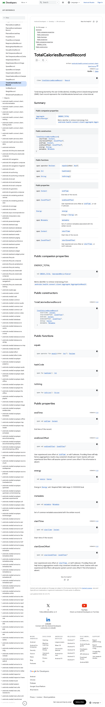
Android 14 (71, 650)
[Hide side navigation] (25, 703)
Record (67, 80)
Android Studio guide (85, 645)
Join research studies (96, 657)
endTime (65, 191)
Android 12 (71, 656)
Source (32, 653)
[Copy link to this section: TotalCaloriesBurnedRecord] (63, 302)
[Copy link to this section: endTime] (45, 413)
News (32, 657)
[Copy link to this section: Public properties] (57, 404)
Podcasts (33, 663)
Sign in (100, 2)
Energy (44, 118)
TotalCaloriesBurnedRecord (52, 80)
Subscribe (80, 702)
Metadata (51, 149)
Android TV (58, 658)
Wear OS (58, 645)
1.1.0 (97, 69)
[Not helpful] (96, 21)
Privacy (45, 658)
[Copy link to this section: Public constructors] (60, 293)
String (43, 176)
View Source (92, 66)
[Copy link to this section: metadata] (46, 496)
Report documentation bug (97, 646)
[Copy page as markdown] (43, 60)
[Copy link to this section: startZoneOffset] (52, 546)
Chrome (32, 680)
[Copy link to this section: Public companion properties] (71, 256)
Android (32, 642)
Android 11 (71, 660)
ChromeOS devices (58, 649)
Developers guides (83, 650)
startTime (66, 231)
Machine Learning (45, 644)
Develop (51, 21)
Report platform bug (96, 641)
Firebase (33, 683)
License (39, 697)
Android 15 (71, 647)
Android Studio (89, 2)
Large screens (59, 642)
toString (65, 176)
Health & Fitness (45, 649)
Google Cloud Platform (37, 686)
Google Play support (96, 652)
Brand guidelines (49, 697)
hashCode (65, 171)
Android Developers (40, 21)
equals (64, 166)
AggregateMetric (40, 117)
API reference (8, 10)
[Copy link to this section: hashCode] (46, 365)
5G (44, 661)
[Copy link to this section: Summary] (47, 103)
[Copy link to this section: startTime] (46, 521)
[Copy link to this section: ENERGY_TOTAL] (52, 265)
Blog (31, 660)
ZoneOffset (58, 141)
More (23, 2)
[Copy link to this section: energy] (43, 471)
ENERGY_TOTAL (63, 116)
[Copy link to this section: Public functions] (55, 336)
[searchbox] (13, 17)
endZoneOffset (68, 200)
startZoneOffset (68, 240)
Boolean (52, 166)
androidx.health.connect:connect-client (85, 63)
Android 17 (71, 640)
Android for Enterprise (34, 646)
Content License (87, 588)
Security (32, 650)
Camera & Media (46, 654)
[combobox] (49, 2)
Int (42, 171)
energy (64, 211)
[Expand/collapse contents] (46, 27)
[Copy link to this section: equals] (42, 345)
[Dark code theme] (97, 78)
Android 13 (71, 653)
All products (34, 690)
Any (75, 166)
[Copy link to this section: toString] (44, 384)
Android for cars (59, 654)
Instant (52, 139)
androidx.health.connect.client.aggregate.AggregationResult (60, 284)
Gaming (45, 640)
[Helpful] (93, 21)
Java (96, 71)
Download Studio (83, 658)
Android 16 (71, 643)
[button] (13, 98)
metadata (65, 220)
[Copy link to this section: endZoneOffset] (51, 438)
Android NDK (84, 662)
